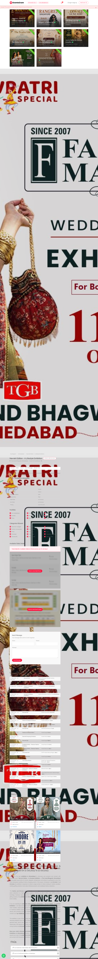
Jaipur (51, 720)
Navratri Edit (27, 678)
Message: (14, 647)
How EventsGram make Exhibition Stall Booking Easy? (25, 947)
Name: (13, 640)
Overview (12, 468)
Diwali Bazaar (25, 780)
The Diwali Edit (25, 752)
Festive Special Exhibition (30, 682)
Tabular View (37, 468)
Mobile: (37, 640)
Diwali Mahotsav (26, 756)
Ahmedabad (21, 454)
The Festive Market (26, 760)
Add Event (82, 2)
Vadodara (52, 712)
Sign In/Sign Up (73, 2)
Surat (52, 728)
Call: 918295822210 (43, 2)
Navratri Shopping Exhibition (29, 736)
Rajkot (48, 716)
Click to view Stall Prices (35, 571)
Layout (22, 468)
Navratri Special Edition (27, 724)
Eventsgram (13, 454)
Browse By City (31, 2)
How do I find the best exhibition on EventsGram (24, 953)
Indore (49, 732)
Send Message (49, 458)
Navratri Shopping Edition (30, 698)
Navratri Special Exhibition (30, 690)
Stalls (17, 468)
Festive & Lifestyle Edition (28, 732)
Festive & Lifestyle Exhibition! (29, 720)
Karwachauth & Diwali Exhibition (30, 764)
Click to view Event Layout (34, 609)
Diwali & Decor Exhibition (28, 772)
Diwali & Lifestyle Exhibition (28, 776)
